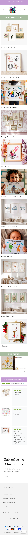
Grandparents (6, 256)
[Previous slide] (8, 372)
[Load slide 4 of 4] (17, 372)
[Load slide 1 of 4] (11, 372)
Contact (5, 506)
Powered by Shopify (19, 532)
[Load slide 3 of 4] (15, 372)
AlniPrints (10, 532)
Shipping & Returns (9, 502)
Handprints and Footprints (10, 77)
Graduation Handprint (9, 107)
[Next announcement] (25, 2)
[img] (6, 383)
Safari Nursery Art (7, 316)
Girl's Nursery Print (8, 286)
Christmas (4, 346)
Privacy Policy (7, 494)
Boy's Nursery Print (8, 226)
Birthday (4, 167)
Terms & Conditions (9, 498)
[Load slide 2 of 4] (13, 372)
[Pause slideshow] (25, 372)
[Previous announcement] (3, 2)
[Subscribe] (23, 476)
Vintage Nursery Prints (9, 137)
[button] (4, 10)
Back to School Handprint (10, 197)
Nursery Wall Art (7, 47)
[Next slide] (20, 372)
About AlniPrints (8, 487)
